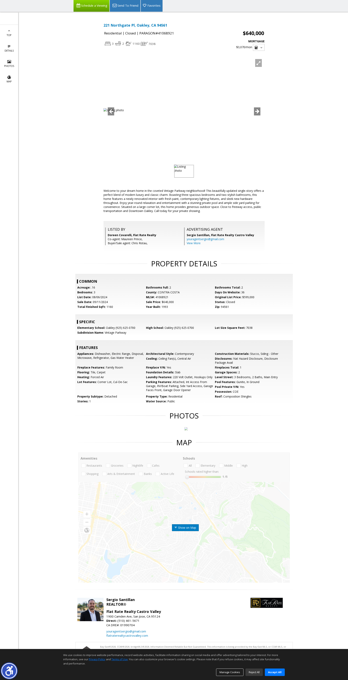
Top (9, 35)
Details (9, 50)
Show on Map (186, 527)
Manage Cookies (230, 672)
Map (9, 81)
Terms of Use (119, 659)
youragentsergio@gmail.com (205, 239)
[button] (9, 671)
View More (194, 243)
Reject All (254, 672)
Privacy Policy (97, 659)
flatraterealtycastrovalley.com (127, 635)
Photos (9, 66)
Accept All (275, 672)
